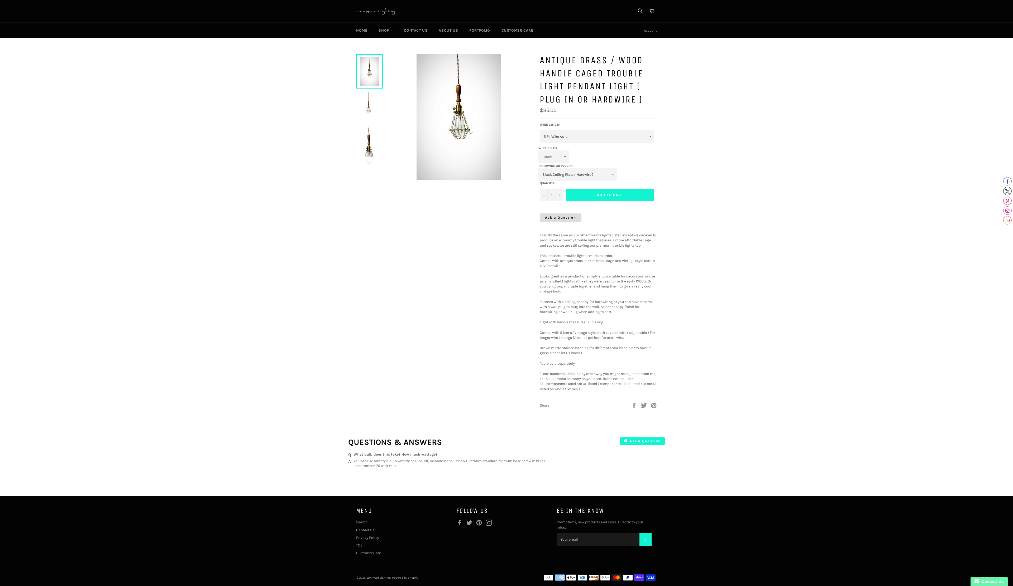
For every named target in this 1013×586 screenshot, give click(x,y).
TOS (359, 545)
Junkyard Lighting (379, 577)
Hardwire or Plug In (555, 166)
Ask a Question (560, 217)
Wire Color (547, 148)
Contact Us (415, 30)
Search (361, 522)
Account (650, 30)
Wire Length (550, 124)
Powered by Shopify (405, 577)
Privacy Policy (367, 537)
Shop (384, 30)
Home (361, 30)
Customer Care (517, 30)
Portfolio (479, 30)
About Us (448, 30)
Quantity (547, 183)
